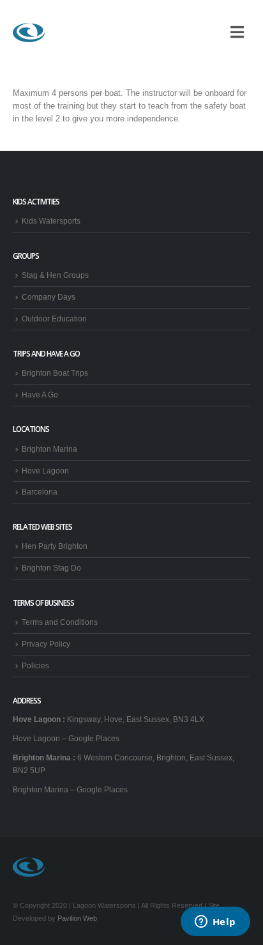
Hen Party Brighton (54, 546)
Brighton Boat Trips (55, 373)
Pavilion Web (77, 918)
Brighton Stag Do (51, 568)
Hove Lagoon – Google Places (66, 738)
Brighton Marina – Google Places (70, 789)
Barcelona (39, 492)
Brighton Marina (49, 449)
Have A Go (40, 394)
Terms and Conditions (60, 622)
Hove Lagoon (45, 470)
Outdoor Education (54, 318)
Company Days (48, 297)
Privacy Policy (46, 644)
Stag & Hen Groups (55, 275)
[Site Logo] (29, 32)
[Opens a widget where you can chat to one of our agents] (215, 923)
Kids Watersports (51, 221)
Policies (35, 665)
